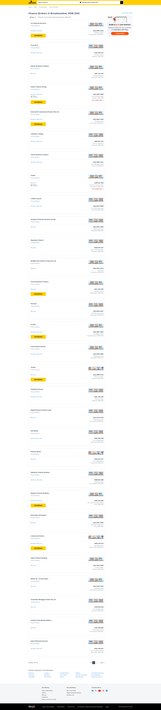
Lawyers (46, 673)
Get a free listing (71, 690)
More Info (39, 30)
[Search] (121, 2)
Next (102, 662)
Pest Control (47, 677)
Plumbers (31, 673)
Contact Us (45, 697)
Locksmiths (32, 677)
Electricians (32, 675)
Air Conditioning (95, 675)
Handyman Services (96, 677)
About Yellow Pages (47, 690)
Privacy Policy (61, 706)
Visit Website (38, 35)
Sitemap (44, 695)
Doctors (62, 677)
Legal (107, 706)
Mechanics (47, 675)
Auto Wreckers (80, 677)
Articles (44, 692)
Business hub (70, 695)
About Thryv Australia (48, 706)
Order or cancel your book (49, 699)
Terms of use (71, 706)
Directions (33, 30)
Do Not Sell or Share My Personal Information (90, 706)
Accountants (63, 675)
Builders (78, 673)
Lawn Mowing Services (97, 673)
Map (33, 17)
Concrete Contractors (81, 675)
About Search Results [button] (127, 13)
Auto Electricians (64, 673)
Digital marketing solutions (74, 692)
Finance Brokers (35, 25)
